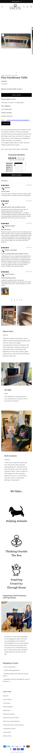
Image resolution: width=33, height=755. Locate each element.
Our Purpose (6, 703)
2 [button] (14, 300)
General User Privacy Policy (11, 717)
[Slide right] (20, 72)
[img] (5, 185)
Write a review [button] (16, 175)
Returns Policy (7, 736)
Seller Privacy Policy (9, 714)
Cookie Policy (7, 732)
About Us (5, 696)
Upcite (14, 752)
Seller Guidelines (8, 706)
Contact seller (6, 123)
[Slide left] (13, 72)
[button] (2, 6)
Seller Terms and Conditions (11, 721)
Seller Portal (6, 710)
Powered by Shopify (19, 752)
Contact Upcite (7, 699)
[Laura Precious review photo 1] (5, 291)
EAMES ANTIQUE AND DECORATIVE (17, 120)
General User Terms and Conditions (13, 725)
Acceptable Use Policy (9, 728)
